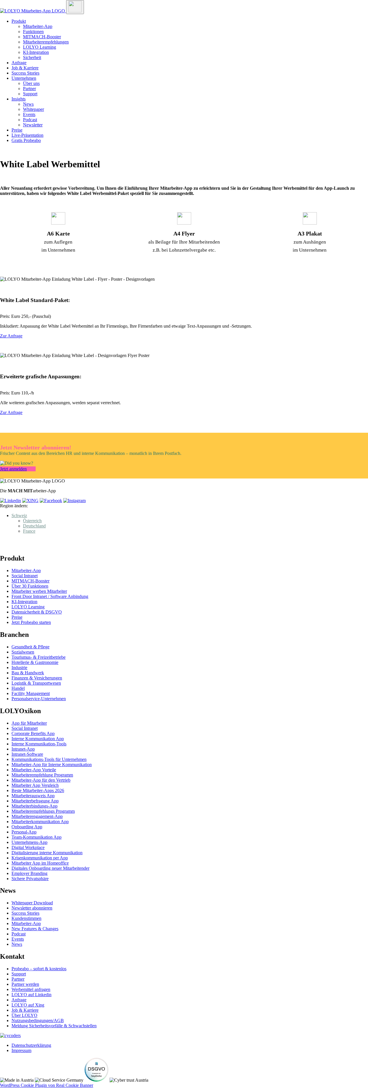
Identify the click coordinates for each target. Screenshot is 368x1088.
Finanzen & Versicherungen (37, 677)
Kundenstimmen (26, 918)
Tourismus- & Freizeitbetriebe (39, 657)
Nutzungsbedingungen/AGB (38, 1020)
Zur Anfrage (11, 335)
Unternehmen (24, 78)
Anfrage (19, 62)
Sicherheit (32, 57)
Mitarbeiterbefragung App (35, 800)
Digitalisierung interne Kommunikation (47, 852)
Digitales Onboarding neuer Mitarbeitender (50, 868)
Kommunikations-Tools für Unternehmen (49, 759)
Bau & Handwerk (28, 672)
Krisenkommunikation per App (40, 857)
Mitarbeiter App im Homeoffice (40, 863)
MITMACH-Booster (42, 36)
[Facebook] (51, 500)
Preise (17, 130)
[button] (19, 515)
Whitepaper (33, 109)
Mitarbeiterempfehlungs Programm (43, 811)
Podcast (30, 119)
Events (29, 114)
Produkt (19, 21)
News (28, 104)
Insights (19, 98)
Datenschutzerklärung (31, 1045)
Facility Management (31, 693)
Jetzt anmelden (13, 468)
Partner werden (25, 984)
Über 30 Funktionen (30, 586)
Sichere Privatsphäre (30, 878)
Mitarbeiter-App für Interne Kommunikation (52, 764)
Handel (18, 688)
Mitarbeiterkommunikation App (40, 821)
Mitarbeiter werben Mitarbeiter (39, 591)
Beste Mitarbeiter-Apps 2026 (38, 790)
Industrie (19, 667)
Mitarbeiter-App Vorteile (34, 769)
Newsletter (33, 124)
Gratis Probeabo (26, 140)
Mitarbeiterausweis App (33, 795)
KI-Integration (36, 52)
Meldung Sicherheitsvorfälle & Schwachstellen (54, 1025)
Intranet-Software (27, 754)
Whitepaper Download (32, 902)
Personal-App (24, 831)
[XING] (30, 500)
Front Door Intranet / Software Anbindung (50, 596)
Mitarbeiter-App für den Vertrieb (41, 780)
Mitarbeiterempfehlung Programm (42, 774)
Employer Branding (29, 873)
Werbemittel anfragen (31, 989)
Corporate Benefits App (33, 733)
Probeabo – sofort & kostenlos (39, 968)
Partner (29, 88)
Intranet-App (23, 749)
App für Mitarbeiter (29, 723)
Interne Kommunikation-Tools (39, 743)
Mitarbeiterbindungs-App (34, 806)
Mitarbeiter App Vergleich (35, 785)
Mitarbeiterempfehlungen (46, 41)
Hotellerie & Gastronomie (35, 662)
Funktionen (33, 31)
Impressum (21, 1050)
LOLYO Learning (39, 47)
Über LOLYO (24, 1015)
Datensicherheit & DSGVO (37, 611)
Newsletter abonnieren (32, 907)
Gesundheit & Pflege (30, 646)
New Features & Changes (35, 928)
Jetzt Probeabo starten (31, 622)
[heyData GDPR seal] (96, 1080)
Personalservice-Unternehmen (39, 698)
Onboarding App (27, 826)
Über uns (31, 83)
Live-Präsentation (27, 135)
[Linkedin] (10, 500)
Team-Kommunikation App (37, 837)
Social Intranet (25, 575)
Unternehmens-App (29, 842)
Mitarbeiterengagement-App (37, 816)
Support (30, 93)
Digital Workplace (28, 847)
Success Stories (25, 73)
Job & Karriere (25, 67)
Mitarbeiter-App (37, 26)
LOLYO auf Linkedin (31, 994)
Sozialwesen (23, 652)
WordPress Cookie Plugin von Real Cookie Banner (46, 1085)
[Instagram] (74, 500)
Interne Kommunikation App (38, 738)
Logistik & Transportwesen (36, 683)
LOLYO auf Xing (28, 1004)
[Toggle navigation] (75, 7)
